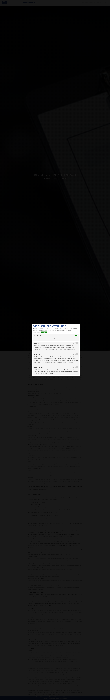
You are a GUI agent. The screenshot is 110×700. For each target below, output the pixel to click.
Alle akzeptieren (44, 332)
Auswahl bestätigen (37, 332)
